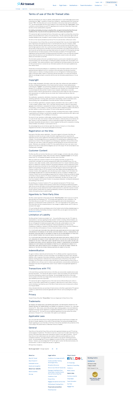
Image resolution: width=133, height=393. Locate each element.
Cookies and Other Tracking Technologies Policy (55, 361)
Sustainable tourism (33, 363)
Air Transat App (71, 362)
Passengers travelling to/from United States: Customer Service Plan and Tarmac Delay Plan (56, 372)
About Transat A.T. (33, 361)
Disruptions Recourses (53, 365)
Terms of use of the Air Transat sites (56, 367)
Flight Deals (62, 5)
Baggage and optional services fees (56, 381)
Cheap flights (70, 378)
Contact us (98, 5)
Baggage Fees (70, 386)
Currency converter (72, 376)
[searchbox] (110, 5)
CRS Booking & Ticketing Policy (55, 384)
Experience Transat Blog (73, 365)
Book (54, 5)
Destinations (73, 5)
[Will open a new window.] (68, 358)
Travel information (86, 5)
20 (56, 349)
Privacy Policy (51, 379)
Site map (31, 374)
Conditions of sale (52, 376)
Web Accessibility (33, 371)
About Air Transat (33, 358)
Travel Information (71, 381)
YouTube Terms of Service (35, 211)
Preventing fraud (52, 389)
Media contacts (71, 370)
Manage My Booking (111, 2)
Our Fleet (69, 384)
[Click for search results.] (116, 5)
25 (52, 349)
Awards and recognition (34, 366)
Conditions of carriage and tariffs (56, 358)
